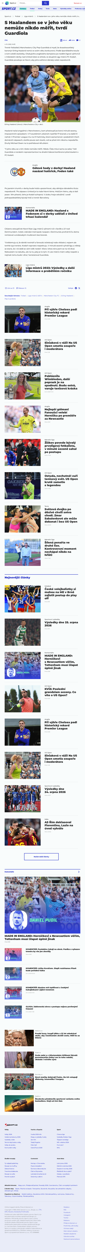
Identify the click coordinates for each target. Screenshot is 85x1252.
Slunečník (44, 1188)
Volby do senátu (10, 1145)
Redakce (66, 1207)
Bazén (17, 1188)
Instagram (67, 1215)
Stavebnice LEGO (38, 1194)
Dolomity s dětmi (36, 1176)
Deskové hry (69, 1194)
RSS (65, 1210)
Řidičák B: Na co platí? (64, 1171)
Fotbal (32, 8)
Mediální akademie (70, 1234)
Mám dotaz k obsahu (71, 1231)
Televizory (8, 1196)
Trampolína (36, 1188)
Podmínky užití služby (71, 1226)
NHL (58, 1148)
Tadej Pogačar (35, 1142)
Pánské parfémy (28, 1196)
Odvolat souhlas (69, 1236)
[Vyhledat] (45, 3)
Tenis (48, 8)
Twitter (66, 1218)
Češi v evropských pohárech (68, 1185)
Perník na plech (10, 1176)
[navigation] (2, 3)
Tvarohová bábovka (11, 1171)
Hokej (40, 8)
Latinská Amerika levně (38, 1174)
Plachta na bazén (26, 1188)
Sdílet (73, 40)
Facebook (67, 1212)
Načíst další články (41, 857)
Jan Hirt (33, 1140)
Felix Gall (34, 1145)
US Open (48, 340)
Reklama (67, 1220)
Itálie (46, 819)
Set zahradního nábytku (63, 1188)
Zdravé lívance (9, 1168)
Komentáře (30, 207)
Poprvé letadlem (36, 1166)
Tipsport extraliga (62, 1140)
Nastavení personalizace (72, 1239)
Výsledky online (65, 8)
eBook (65, 40)
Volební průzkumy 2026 (12, 1137)
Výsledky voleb (10, 1140)
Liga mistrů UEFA (35, 296)
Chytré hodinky (17, 1196)
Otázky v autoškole (63, 1174)
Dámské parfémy (51, 1194)
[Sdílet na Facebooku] (76, 288)
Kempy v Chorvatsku (38, 1163)
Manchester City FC (51, 296)
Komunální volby (10, 1148)
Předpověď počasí (32, 1185)
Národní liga (49, 440)
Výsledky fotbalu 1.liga (64, 1137)
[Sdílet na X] (79, 288)
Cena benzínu (53, 1185)
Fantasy (23, 8)
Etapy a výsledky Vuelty (38, 1137)
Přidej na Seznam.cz (70, 1223)
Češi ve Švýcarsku (36, 1171)
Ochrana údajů (68, 1228)
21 (79, 40)
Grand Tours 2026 (36, 1148)
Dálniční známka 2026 (64, 1166)
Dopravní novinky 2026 (64, 1168)
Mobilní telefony (27, 1194)
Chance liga (61, 1134)
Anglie (35, 165)
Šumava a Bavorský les (38, 1168)
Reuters (11, 1212)
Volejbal (48, 586)
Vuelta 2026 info (36, 1134)
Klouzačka (51, 1188)
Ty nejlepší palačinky (11, 1163)
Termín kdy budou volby (13, 1142)
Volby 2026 (8, 1134)
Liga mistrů (30, 265)
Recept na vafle (10, 1174)
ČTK (6, 40)
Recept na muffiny (11, 1166)
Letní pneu (61, 1194)
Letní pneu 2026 (62, 1163)
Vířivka (16, 1191)
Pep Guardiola (10, 299)
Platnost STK (61, 1176)
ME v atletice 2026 (63, 1142)
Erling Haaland (67, 296)
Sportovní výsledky (52, 619)
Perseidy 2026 (43, 1185)
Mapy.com (21, 1185)
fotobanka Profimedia (21, 1212)
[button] (42, 93)
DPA (6, 1212)
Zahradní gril (9, 1191)
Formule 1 (60, 1145)
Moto (55, 8)
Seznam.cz (78, 3)
